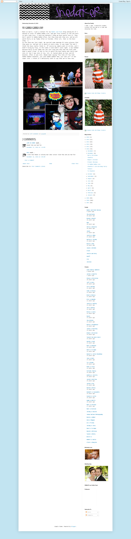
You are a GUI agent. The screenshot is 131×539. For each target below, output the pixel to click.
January (90, 195)
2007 (88, 202)
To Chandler (91, 171)
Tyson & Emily (91, 434)
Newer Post (26, 163)
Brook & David (91, 218)
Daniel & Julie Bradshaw (94, 354)
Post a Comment (29, 160)
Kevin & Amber (91, 417)
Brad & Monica (91, 295)
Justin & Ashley (92, 303)
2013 (88, 142)
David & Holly (91, 388)
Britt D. (89, 437)
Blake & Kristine (92, 333)
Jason (88, 231)
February (91, 193)
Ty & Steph (90, 362)
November (91, 153)
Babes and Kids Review (94, 210)
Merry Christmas (93, 155)
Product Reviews (93, 162)
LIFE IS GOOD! (31, 143)
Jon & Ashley (91, 307)
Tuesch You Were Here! (94, 337)
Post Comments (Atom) (38, 166)
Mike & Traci (91, 367)
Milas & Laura (91, 312)
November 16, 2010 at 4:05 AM (36, 157)
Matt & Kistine (91, 409)
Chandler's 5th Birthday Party (97, 166)
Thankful (90, 157)
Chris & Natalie (92, 227)
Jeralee (89, 262)
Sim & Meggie (91, 420)
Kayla (88, 316)
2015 (88, 137)
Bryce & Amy (90, 243)
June (89, 183)
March (90, 190)
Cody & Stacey (91, 291)
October (90, 174)
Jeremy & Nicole (92, 411)
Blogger (73, 526)
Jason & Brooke (91, 248)
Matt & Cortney (91, 404)
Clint (88, 251)
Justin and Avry (92, 253)
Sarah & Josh (91, 341)
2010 (88, 149)
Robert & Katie (91, 439)
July (89, 181)
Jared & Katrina (92, 379)
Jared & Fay (90, 383)
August (90, 178)
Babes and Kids (56, 32)
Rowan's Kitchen (93, 160)
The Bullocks (91, 214)
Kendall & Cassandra (93, 392)
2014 (88, 139)
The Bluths (90, 320)
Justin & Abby (91, 235)
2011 (88, 146)
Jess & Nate (90, 358)
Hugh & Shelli (91, 400)
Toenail (90, 169)
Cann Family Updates (93, 270)
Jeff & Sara (90, 282)
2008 (88, 200)
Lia (88, 259)
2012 (88, 144)
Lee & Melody (91, 286)
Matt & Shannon (91, 345)
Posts (89, 512)
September (91, 176)
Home (50, 163)
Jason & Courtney (92, 329)
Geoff (88, 256)
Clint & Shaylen (92, 442)
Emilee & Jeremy (92, 239)
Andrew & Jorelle (92, 375)
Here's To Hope (91, 350)
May (89, 185)
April (90, 188)
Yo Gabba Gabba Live (94, 164)
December (91, 151)
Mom (88, 222)
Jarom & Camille (92, 274)
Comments (90, 515)
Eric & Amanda (91, 299)
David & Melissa (92, 431)
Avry (28, 152)
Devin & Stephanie (92, 324)
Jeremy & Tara (91, 425)
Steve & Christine (92, 278)
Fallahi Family (91, 371)
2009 (88, 198)
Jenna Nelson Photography (95, 414)
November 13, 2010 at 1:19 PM (36, 147)
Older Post (75, 163)
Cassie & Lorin (91, 396)
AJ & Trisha (90, 423)
